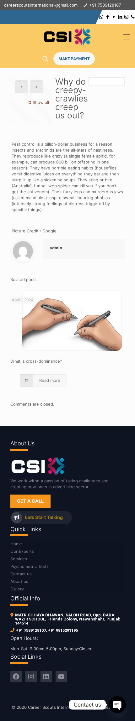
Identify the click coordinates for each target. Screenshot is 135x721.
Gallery (17, 588)
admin (56, 247)
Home (16, 543)
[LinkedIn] (120, 17)
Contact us (21, 573)
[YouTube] (113, 17)
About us (19, 581)
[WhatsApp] (101, 17)
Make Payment (74, 58)
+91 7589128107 (31, 630)
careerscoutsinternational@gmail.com (41, 5)
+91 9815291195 (63, 630)
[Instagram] (126, 17)
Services (18, 558)
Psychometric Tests (29, 566)
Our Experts (22, 551)
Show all (41, 102)
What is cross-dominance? (36, 361)
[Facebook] (107, 17)
